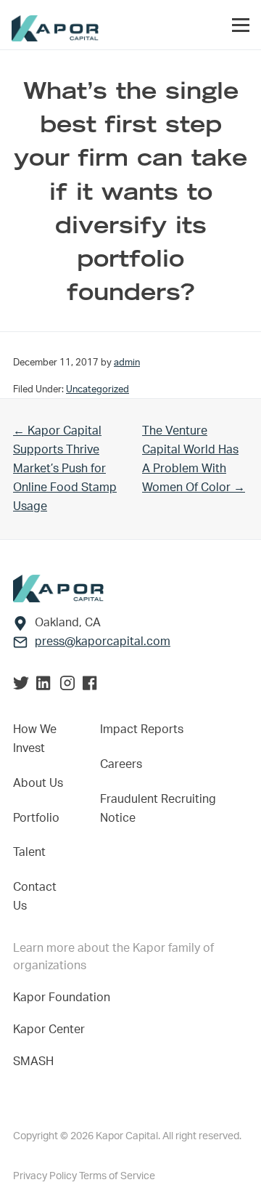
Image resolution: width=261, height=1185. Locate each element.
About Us (38, 783)
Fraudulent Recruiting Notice (158, 808)
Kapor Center (52, 1029)
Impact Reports (141, 729)
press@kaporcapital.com (102, 641)
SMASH (33, 1061)
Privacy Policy (46, 1176)
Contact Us (35, 896)
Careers (121, 764)
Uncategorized (97, 389)
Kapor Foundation (64, 997)
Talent (29, 852)
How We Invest (35, 739)
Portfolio (36, 818)
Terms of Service (117, 1176)
